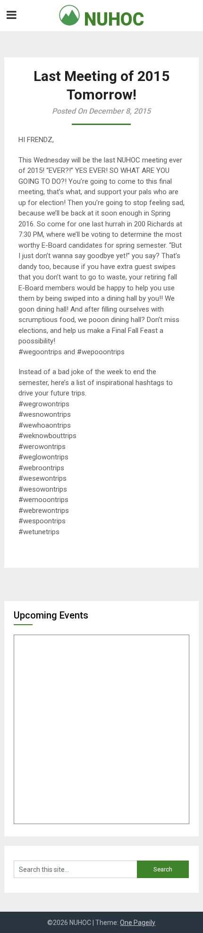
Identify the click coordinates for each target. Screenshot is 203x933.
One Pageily (137, 922)
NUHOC (112, 19)
